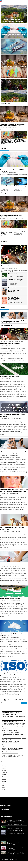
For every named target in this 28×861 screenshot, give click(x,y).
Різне (3, 783)
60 (16, 699)
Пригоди (4, 781)
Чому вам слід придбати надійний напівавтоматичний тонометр (10, 742)
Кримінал (4, 772)
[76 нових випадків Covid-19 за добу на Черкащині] (3, 848)
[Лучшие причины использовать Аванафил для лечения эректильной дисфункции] (4, 294)
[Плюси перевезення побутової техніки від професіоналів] (14, 525)
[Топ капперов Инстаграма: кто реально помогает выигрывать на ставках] (14, 263)
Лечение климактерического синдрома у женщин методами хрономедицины (12, 749)
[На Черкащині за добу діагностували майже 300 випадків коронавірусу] (20, 184)
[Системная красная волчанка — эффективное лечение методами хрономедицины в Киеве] (4, 304)
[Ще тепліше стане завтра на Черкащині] (3, 842)
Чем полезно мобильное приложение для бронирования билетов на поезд (12, 752)
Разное (3, 785)
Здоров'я (4, 770)
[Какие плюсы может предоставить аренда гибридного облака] (14, 631)
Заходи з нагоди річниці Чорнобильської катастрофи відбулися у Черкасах (13, 21)
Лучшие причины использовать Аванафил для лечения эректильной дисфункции (15, 289)
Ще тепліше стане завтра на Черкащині (14, 842)
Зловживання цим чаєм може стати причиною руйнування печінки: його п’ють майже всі (12, 125)
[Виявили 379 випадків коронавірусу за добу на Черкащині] (7, 184)
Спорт (3, 787)
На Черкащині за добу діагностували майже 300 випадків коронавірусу (20, 186)
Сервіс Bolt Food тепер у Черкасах (10, 598)
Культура (4, 774)
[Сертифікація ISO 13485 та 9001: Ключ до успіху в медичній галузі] (14, 671)
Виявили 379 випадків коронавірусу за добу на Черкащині (6, 186)
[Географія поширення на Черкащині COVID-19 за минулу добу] (14, 167)
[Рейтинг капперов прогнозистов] (4, 277)
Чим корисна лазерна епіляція (9, 564)
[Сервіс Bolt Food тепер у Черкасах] (14, 596)
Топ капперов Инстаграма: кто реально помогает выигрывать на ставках (12, 711)
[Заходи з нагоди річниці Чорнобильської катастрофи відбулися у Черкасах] (14, 14)
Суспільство (5, 789)
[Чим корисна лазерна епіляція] (14, 562)
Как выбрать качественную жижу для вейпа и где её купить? (15, 281)
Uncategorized (5, 766)
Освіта (3, 776)
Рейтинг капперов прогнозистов (12, 274)
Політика (4, 779)
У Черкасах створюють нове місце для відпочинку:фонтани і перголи (15, 852)
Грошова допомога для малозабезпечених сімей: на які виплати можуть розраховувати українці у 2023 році (7, 141)
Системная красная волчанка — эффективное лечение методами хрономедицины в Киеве (14, 299)
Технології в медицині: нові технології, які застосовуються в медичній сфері (12, 755)
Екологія (4, 768)
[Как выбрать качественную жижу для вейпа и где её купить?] (4, 285)
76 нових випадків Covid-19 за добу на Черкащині (15, 847)
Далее (21, 699)
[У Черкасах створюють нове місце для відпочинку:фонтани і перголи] (3, 852)
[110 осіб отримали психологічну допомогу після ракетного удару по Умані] (20, 138)
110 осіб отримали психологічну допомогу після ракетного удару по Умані (20, 141)
